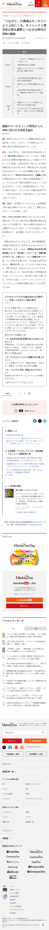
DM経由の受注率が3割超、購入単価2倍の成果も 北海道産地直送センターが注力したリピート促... (25, 459)
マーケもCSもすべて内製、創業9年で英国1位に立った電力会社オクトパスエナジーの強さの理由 (25, 657)
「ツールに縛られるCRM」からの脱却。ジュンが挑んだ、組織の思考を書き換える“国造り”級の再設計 (26, 635)
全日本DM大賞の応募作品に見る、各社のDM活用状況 (30, 79)
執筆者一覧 (30, 822)
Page (8, 65)
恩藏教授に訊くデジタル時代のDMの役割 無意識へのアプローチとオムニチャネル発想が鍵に (25, 465)
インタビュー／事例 (13, 43)
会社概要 (13, 903)
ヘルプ (12, 886)
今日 (13, 629)
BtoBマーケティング (33, 784)
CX (27, 789)
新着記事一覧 (8, 771)
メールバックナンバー (26, 594)
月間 (35, 629)
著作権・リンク (15, 890)
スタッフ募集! (14, 893)
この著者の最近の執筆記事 (25, 512)
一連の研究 (11, 156)
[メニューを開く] (3, 3)
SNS (27, 793)
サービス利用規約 (15, 906)
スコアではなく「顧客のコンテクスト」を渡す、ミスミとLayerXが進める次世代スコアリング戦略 (26, 689)
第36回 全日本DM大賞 (15, 435)
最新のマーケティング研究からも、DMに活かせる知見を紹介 (30, 103)
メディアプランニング (34, 798)
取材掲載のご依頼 (36, 754)
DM (4, 43)
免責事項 (13, 900)
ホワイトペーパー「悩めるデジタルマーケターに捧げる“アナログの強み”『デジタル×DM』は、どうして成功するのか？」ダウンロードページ (25, 440)
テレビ (4, 789)
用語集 (5, 838)
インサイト (6, 798)
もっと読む (9, 474)
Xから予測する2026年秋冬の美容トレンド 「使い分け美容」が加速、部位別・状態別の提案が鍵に (26, 664)
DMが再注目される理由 (26, 65)
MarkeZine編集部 (17, 38)
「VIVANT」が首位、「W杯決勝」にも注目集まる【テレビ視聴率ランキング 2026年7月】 (25, 649)
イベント (6, 830)
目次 (24, 52)
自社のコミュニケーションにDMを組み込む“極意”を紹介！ (30, 69)
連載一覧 (5, 822)
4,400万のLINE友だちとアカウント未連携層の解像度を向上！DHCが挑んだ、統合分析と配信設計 (26, 704)
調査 (27, 812)
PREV (8, 393)
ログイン (26, 606)
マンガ (4, 817)
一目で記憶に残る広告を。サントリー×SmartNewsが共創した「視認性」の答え (26, 642)
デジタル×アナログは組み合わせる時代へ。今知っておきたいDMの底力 (30, 110)
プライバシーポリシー (17, 909)
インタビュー (7, 812)
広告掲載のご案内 (13, 754)
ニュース (6, 763)
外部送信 (13, 913)
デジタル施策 (7, 793)
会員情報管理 (14, 896)
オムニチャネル (26, 43)
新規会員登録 (25, 600)
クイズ (28, 817)
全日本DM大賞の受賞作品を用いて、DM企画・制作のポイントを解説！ (30, 92)
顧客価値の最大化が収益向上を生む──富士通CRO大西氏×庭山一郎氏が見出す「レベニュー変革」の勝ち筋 (26, 673)
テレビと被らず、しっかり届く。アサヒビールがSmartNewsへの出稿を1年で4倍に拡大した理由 (24, 696)
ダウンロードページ (15, 382)
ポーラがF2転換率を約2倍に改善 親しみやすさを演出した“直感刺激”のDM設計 (25, 471)
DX (3, 784)
